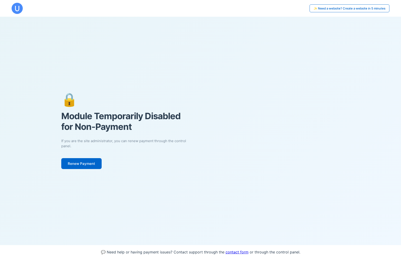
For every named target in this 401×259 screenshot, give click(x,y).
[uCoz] (17, 8)
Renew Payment (81, 163)
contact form (237, 252)
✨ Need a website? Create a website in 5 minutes (349, 8)
